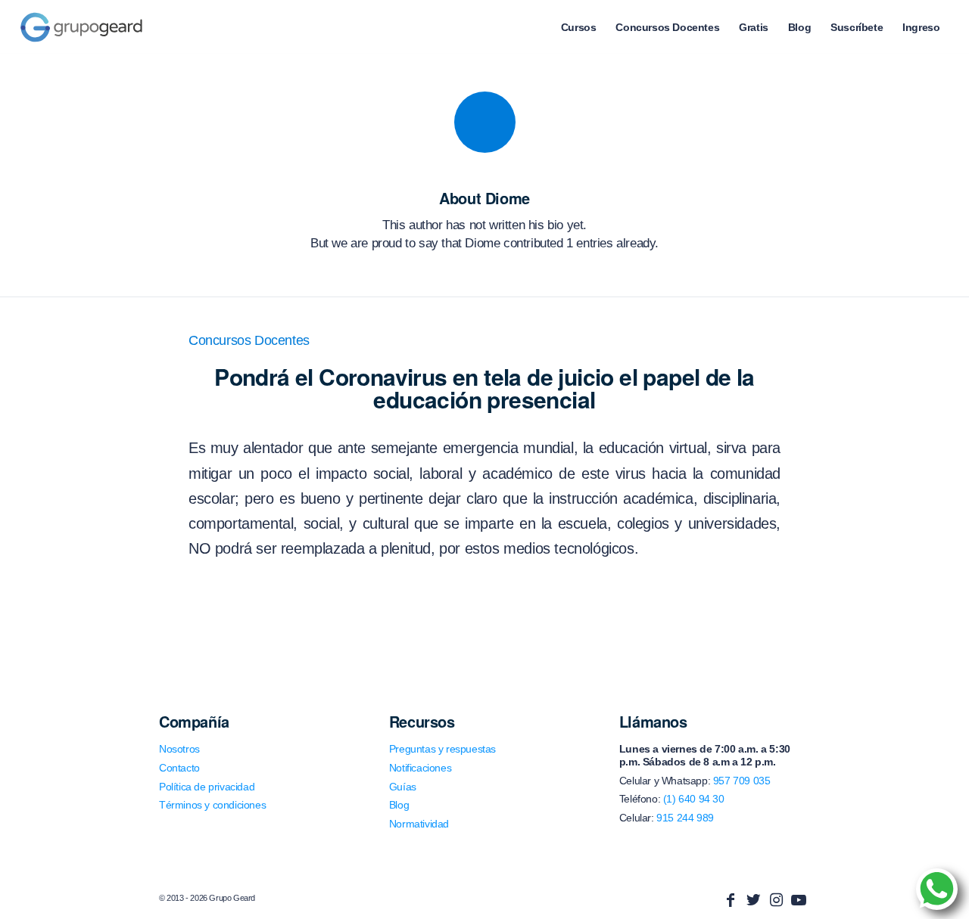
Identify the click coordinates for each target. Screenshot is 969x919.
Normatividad (419, 824)
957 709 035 (742, 781)
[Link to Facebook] (730, 900)
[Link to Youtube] (798, 900)
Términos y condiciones (212, 805)
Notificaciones (420, 768)
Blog (399, 805)
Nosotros (179, 749)
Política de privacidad (206, 787)
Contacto (179, 768)
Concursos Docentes (249, 340)
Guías (402, 787)
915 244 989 (685, 818)
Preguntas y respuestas (442, 749)
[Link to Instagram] (776, 900)
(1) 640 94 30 (693, 799)
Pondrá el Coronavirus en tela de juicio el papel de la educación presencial (484, 387)
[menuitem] (578, 27)
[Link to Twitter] (753, 900)
